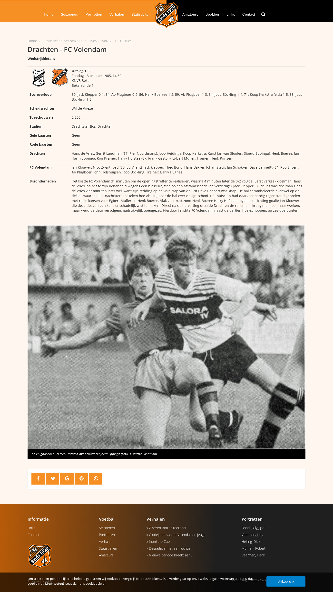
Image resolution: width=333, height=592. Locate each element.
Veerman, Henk (253, 555)
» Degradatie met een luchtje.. (169, 548)
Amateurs (190, 14)
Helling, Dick (251, 541)
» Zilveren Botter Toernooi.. (167, 527)
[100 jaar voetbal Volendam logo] (60, 556)
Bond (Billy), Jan (253, 527)
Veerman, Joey (252, 534)
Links (230, 14)
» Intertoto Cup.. (159, 541)
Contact (248, 14)
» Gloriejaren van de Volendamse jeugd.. (177, 534)
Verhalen (116, 14)
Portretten (94, 14)
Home (49, 14)
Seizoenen (69, 14)
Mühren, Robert (253, 548)
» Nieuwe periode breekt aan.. (169, 555)
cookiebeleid (95, 583)
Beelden (212, 14)
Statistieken (141, 14)
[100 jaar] (166, 15)
